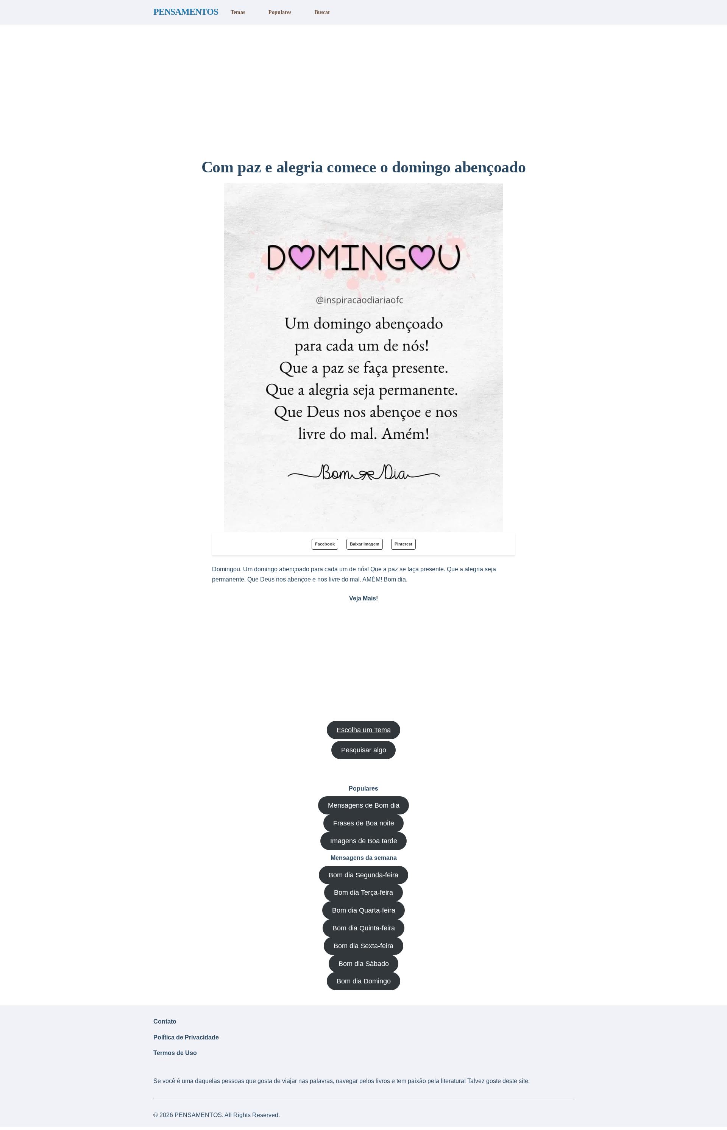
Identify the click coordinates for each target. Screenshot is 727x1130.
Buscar (322, 12)
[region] (363, 88)
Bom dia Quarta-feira (363, 910)
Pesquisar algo (363, 750)
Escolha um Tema (364, 730)
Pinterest (403, 544)
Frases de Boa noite (363, 823)
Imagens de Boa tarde (363, 841)
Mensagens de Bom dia (363, 805)
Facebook (325, 544)
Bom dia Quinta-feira (363, 928)
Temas (238, 12)
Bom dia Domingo (364, 981)
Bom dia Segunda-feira (363, 875)
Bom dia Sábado (364, 963)
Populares (279, 12)
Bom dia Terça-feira (363, 892)
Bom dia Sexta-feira (363, 946)
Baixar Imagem (364, 544)
